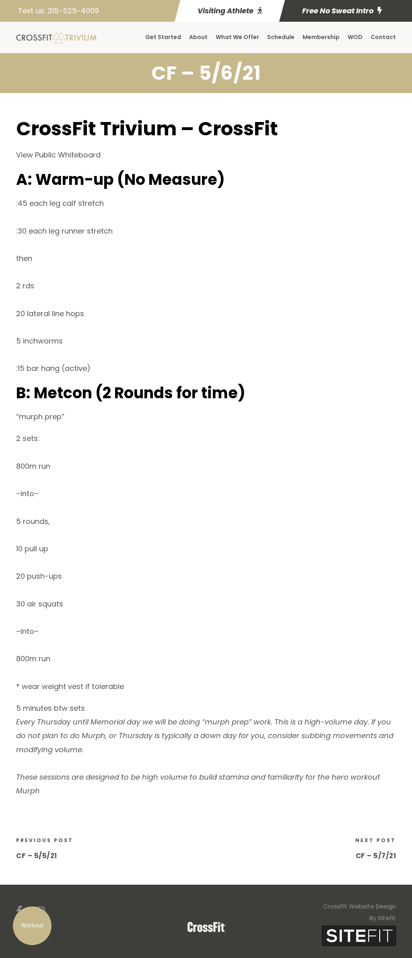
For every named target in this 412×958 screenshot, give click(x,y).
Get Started (163, 37)
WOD (355, 37)
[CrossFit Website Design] (359, 935)
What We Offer (237, 37)
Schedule (281, 37)
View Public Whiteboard (58, 155)
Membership (321, 37)
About (198, 37)
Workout (32, 925)
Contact (383, 37)
